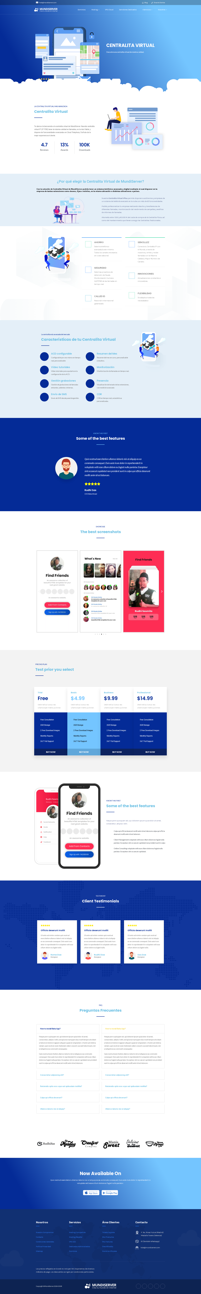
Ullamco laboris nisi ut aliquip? (52, 1109)
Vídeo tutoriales (60, 367)
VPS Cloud (109, 10)
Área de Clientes (159, 3)
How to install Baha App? (50, 1029)
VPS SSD (72, 1242)
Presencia (102, 380)
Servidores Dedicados (128, 10)
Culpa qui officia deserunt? (51, 1098)
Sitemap (39, 1251)
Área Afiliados (107, 1246)
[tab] (68, 1028)
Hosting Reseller (75, 1237)
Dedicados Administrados (79, 1246)
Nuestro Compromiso (45, 1232)
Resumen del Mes (107, 353)
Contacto (39, 1237)
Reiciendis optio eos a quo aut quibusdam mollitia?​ (61, 1086)
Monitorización (105, 367)
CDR (99, 394)
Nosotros (161, 10)
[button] (95, 634)
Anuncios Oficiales (109, 1251)
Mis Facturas (107, 1242)
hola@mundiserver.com (47, 3)
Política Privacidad (43, 1246)
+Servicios (146, 10)
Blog (145, 3)
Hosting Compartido (77, 1232)
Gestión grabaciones (63, 380)
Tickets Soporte (108, 1232)
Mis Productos (108, 1237)
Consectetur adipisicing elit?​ (52, 1075)
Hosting (94, 10)
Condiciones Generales (45, 1242)
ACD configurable (61, 353)
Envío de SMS (59, 394)
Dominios (82, 10)
